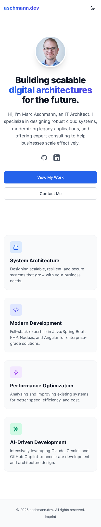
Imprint (50, 516)
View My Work (50, 177)
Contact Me (51, 193)
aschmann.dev (21, 8)
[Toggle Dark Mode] (92, 7)
